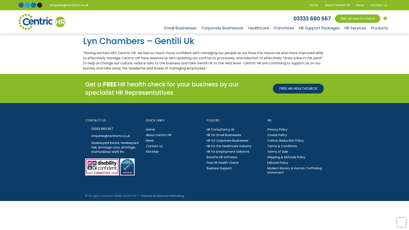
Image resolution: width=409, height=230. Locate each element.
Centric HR (129, 196)
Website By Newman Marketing (162, 196)
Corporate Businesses (222, 28)
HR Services (355, 28)
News (360, 5)
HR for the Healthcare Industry (229, 146)
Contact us (378, 5)
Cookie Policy (277, 135)
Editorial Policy (277, 163)
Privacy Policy (277, 129)
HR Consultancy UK (221, 129)
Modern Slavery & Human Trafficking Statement (294, 170)
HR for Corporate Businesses (227, 140)
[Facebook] (21, 5)
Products (379, 28)
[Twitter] (27, 5)
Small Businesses (180, 28)
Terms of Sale (277, 152)
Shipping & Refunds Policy (286, 157)
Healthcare (258, 28)
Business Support (219, 168)
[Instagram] (39, 5)
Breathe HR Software (222, 157)
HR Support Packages (319, 28)
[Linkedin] (33, 5)
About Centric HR (337, 5)
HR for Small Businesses (224, 135)
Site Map (152, 152)
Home (313, 5)
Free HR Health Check (222, 163)
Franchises (284, 28)
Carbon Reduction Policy (285, 140)
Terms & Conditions (282, 146)
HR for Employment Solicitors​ (228, 152)
